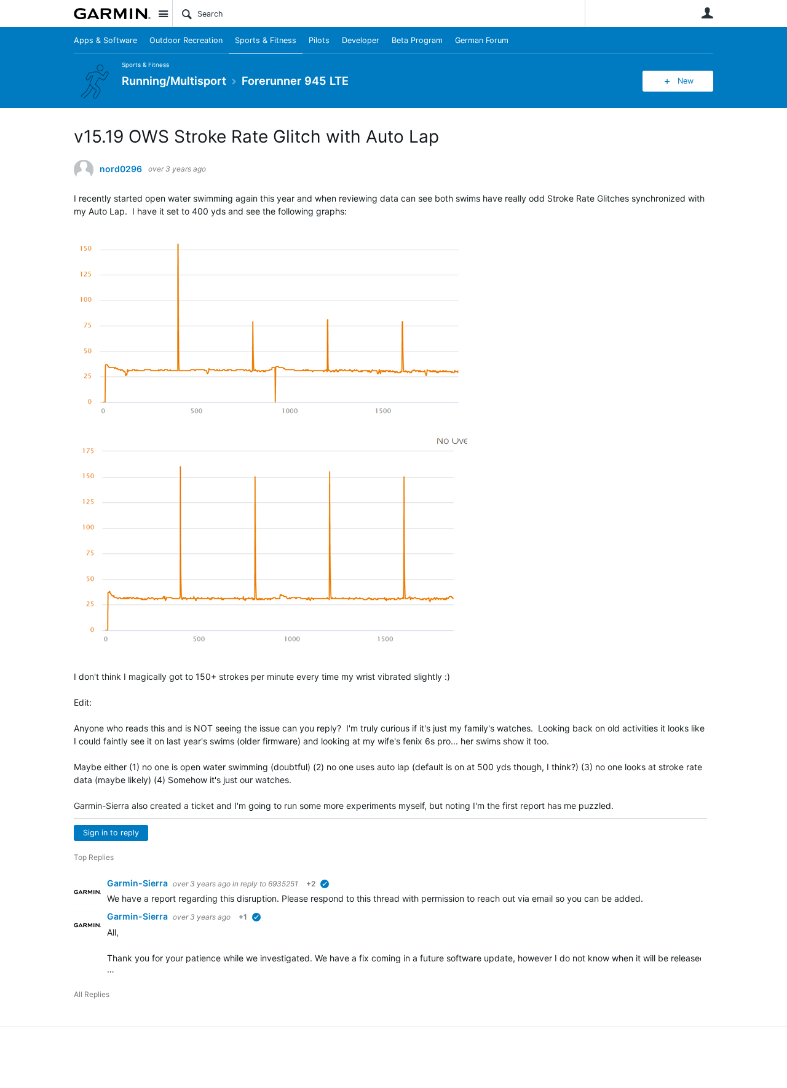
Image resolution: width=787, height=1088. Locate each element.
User (707, 13)
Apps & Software (105, 40)
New (686, 80)
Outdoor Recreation (186, 40)
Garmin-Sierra (138, 883)
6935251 (283, 883)
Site (163, 13)
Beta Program (417, 40)
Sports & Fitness (265, 40)
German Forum (481, 40)
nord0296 (121, 169)
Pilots (319, 40)
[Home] (112, 13)
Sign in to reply (111, 832)
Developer (360, 40)
